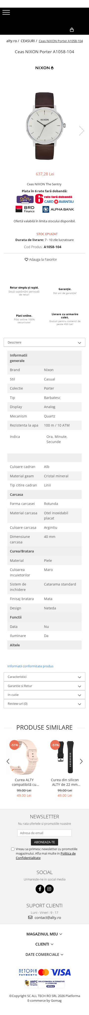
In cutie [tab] (13, 694)
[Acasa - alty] (44, 16)
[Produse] (6, 13)
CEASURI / (29, 40)
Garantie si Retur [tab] (20, 686)
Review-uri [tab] (17, 703)
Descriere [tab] (14, 342)
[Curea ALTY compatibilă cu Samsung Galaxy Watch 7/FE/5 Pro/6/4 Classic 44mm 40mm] (24, 757)
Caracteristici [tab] (17, 676)
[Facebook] (40, 889)
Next (81, 131)
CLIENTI (42, 944)
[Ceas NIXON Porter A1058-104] (44, 125)
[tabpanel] (44, 125)
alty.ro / (13, 40)
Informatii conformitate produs (30, 666)
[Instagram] (49, 889)
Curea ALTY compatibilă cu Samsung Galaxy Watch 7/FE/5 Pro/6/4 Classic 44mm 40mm (24, 782)
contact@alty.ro (47, 917)
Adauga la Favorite (42, 259)
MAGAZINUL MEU (42, 933)
